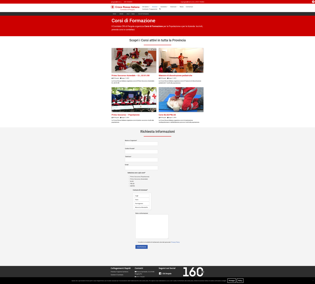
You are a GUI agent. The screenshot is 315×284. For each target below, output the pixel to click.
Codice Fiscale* (130, 148)
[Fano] (141, 200)
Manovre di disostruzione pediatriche (175, 75)
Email (126, 164)
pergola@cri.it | (116, 2)
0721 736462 (200, 2)
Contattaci (189, 7)
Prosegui (232, 281)
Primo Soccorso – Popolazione (126, 115)
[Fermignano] (141, 203)
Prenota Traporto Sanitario (119, 272)
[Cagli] (141, 196)
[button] (313, 1)
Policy (240, 281)
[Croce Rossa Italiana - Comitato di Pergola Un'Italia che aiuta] (125, 8)
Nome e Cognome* (131, 140)
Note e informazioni (141, 213)
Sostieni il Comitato (117, 275)
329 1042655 (128, 2)
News (182, 7)
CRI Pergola (167, 273)
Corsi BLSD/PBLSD (167, 115)
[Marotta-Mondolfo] (141, 207)
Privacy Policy (175, 242)
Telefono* (128, 156)
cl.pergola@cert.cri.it (187, 2)
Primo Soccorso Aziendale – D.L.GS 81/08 (131, 75)
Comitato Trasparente (149, 9)
